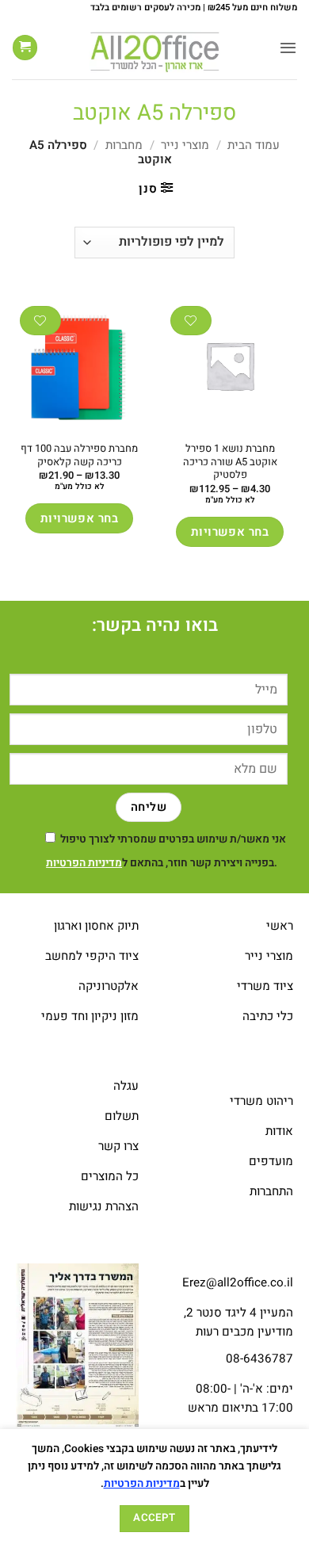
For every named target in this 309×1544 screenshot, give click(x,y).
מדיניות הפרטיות (84, 863)
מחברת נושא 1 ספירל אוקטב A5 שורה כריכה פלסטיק (230, 462)
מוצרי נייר (185, 145)
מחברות (124, 145)
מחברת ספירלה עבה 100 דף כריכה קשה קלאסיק (79, 455)
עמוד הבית (253, 145)
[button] (288, 48)
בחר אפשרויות (230, 532)
